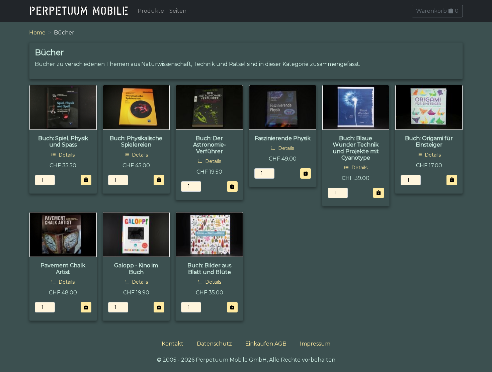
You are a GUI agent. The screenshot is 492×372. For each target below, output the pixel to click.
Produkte (151, 11)
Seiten (177, 11)
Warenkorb (437, 11)
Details (66, 155)
